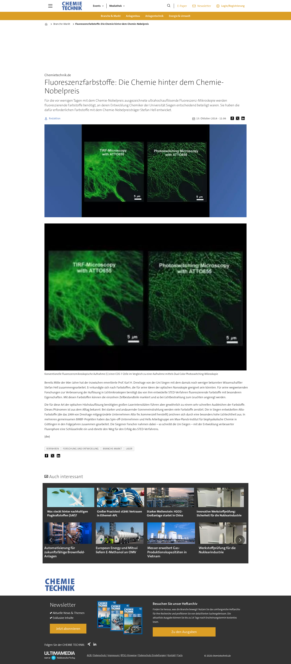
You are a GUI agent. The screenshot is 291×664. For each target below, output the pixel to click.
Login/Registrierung (233, 6)
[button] (51, 540)
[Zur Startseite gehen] (71, 5)
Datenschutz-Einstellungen (152, 655)
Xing (89, 644)
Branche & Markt (111, 16)
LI (95, 644)
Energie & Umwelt (179, 16)
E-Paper (182, 6)
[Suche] (168, 6)
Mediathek (115, 6)
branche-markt (112, 448)
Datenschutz (99, 655)
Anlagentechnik (154, 16)
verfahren (52, 448)
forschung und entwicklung (81, 448)
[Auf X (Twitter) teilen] (238, 118)
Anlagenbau (133, 16)
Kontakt (172, 655)
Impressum (114, 655)
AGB (89, 655)
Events (97, 6)
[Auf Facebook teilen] (232, 118)
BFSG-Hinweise (129, 655)
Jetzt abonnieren (68, 628)
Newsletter (204, 6)
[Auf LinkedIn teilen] (243, 118)
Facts (180, 655)
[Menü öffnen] (50, 6)
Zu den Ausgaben (184, 632)
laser (129, 448)
